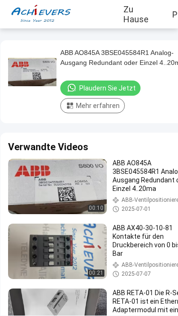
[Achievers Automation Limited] (35, 14)
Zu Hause (136, 14)
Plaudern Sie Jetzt (107, 88)
